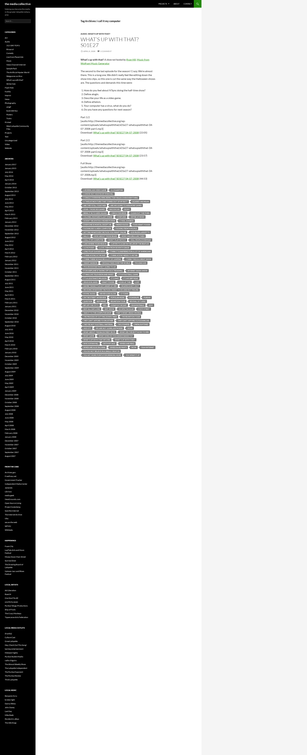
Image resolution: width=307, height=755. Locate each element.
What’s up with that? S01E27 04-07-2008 (116, 132)
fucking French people (126, 228)
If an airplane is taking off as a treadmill (103, 271)
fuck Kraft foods (141, 225)
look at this (125, 282)
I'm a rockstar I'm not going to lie (99, 267)
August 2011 (10, 279)
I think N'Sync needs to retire (124, 255)
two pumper (124, 324)
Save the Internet (12, 511)
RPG (105, 305)
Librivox (8, 491)
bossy (127, 209)
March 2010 (10, 345)
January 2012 (10, 260)
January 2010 (10, 352)
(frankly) (8, 633)
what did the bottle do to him (134, 332)
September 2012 (12, 233)
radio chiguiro (11, 660)
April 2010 (9, 341)
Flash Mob (9, 88)
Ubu (6, 518)
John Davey (10, 707)
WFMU (8, 526)
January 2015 (10, 168)
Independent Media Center (16, 484)
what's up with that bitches (96, 340)
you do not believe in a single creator (101, 351)
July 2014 (9, 172)
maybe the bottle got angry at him (100, 286)
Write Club (11, 84)
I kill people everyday (140, 240)
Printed (8, 122)
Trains (9, 118)
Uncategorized (11, 140)
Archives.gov (10, 472)
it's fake (115, 278)
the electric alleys (12, 719)
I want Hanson (90, 263)
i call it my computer (93, 240)
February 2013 (11, 218)
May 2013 (9, 206)
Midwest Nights (11, 653)
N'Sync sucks (89, 294)
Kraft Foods (108, 282)
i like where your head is (94, 244)
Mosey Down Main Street (15, 557)
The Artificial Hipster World (17, 72)
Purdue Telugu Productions (16, 606)
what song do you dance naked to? (116, 336)
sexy (151, 305)
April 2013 (9, 210)
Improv (8, 95)
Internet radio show (137, 271)
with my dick (109, 343)
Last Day (8, 711)
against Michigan (140, 202)
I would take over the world (116, 263)
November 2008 (12, 398)
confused (121, 217)
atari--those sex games (94, 209)
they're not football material (98, 324)
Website (8, 148)
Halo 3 (86, 236)
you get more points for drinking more (102, 355)
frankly (8, 91)
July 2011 (9, 283)
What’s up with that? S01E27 (110, 42)
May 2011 (9, 291)
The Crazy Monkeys (13, 613)
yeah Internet (147, 347)
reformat (101, 301)
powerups (134, 297)
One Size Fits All (11, 598)
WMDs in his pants (118, 347)
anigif (8, 107)
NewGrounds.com (12, 499)
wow (134, 347)
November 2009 (12, 360)
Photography (10, 103)
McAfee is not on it (130, 286)
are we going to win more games (126, 205)
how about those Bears (105, 236)
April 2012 (9, 249)
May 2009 (9, 383)
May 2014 (9, 176)
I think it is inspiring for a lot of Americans (130, 251)
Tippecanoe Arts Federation (16, 617)
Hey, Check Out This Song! (16, 645)
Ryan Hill (131, 59)
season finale (137, 305)
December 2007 (11, 441)
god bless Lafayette (140, 232)
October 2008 (11, 402)
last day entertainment (14, 649)
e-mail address (127, 221)
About (176, 4)
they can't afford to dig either (98, 320)
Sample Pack (11, 68)
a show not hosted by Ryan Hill (98, 194)
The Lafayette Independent (16, 668)
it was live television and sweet (98, 274)
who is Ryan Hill (91, 343)
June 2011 (9, 287)
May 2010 (9, 337)
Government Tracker (13, 480)
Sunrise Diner (10, 560)
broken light (10, 700)
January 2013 (10, 222)
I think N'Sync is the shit (94, 255)
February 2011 (11, 302)
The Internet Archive (13, 514)
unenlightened (141, 324)
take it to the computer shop (97, 313)
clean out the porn (140, 213)
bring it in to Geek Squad (95, 213)
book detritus (12, 111)
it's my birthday (130, 278)
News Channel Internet (16, 64)
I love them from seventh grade (114, 248)
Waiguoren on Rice (14, 76)
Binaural (10, 49)
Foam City (9, 546)
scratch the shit (119, 305)
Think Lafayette (11, 679)
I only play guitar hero (94, 251)
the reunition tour (131, 317)
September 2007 (12, 452)
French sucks (122, 225)
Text (6, 136)
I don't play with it (117, 240)
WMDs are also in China (94, 347)
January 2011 (10, 306)
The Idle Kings (10, 723)
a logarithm (117, 190)
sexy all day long (91, 309)
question (87, 301)
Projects (162, 4)
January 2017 (10, 164)
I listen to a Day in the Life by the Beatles (130, 244)
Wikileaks (9, 530)
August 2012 (10, 237)
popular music (118, 297)
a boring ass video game (94, 190)
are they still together (94, 205)
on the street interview (94, 297)
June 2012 (9, 241)
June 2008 (9, 418)
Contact (188, 4)
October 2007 (11, 448)
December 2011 (11, 264)
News (7, 99)
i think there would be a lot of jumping (102, 259)
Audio (84, 34)
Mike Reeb (9, 715)
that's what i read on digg (128, 313)
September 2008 (12, 406)
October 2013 (11, 187)
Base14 (8, 594)
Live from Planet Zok (14, 57)
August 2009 (10, 371)
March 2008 (10, 429)
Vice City (87, 328)
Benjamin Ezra (11, 696)
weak (130, 328)
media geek (9, 495)
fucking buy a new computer (97, 228)
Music (9, 61)
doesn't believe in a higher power (99, 221)
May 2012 (9, 245)
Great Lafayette (11, 641)
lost (137, 282)
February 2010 (11, 348)
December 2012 (11, 226)
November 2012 (12, 229)
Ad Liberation (10, 590)
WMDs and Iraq (127, 343)
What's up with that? (99, 34)
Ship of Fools (10, 609)
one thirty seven (11, 602)
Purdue (147, 297)
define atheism (137, 217)
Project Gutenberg (12, 507)
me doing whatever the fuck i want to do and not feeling (111, 290)
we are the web (11, 522)
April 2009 (9, 387)
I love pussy (88, 248)
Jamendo (8, 488)
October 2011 (11, 272)
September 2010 (12, 322)
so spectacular (126, 309)
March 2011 (10, 299)
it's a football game (128, 274)
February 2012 (11, 256)
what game (88, 336)
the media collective (18, 4)
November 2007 (12, 444)
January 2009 (10, 391)
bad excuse (114, 209)
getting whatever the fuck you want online (104, 232)
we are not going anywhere (109, 328)
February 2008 (11, 433)
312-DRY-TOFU (13, 45)
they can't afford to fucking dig (133, 320)
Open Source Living (13, 503)
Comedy (9, 53)
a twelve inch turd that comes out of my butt (105, 202)
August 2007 (10, 456)
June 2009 (9, 379)
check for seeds (118, 213)
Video (7, 144)
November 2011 (12, 268)
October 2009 (11, 364)
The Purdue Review (13, 676)
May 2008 (9, 421)
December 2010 (11, 310)
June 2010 (9, 333)
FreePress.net (10, 476)
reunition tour (118, 301)
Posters (9, 114)
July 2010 (9, 329)
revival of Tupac (138, 301)
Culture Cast (10, 637)
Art (6, 38)
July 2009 (9, 375)
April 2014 (9, 180)
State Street (144, 309)
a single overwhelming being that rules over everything (110, 198)
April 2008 (9, 425)
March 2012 (10, 253)
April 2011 (9, 295)
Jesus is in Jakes (90, 282)
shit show (109, 309)
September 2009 (12, 368)
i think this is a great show (138, 259)
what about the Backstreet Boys (99, 332)
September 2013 (12, 191)
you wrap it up (133, 355)
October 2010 (11, 318)
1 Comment (106, 51)
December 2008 (11, 394)
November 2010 (12, 314)
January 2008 (10, 437)
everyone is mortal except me (97, 225)
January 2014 (10, 183)
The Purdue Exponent (14, 672)
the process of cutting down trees (100, 317)
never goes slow (108, 294)
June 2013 (9, 203)
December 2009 (11, 356)
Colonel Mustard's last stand (97, 217)
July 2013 (9, 199)
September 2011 (12, 276)
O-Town (124, 294)
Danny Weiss (10, 703)
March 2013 (10, 214)
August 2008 (10, 410)
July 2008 (9, 414)
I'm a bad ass (140, 263)
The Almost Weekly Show (15, 664)
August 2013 (10, 195)
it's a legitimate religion (95, 278)
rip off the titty (91, 305)
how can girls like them (133, 236)
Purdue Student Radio (14, 656)
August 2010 (10, 325)
